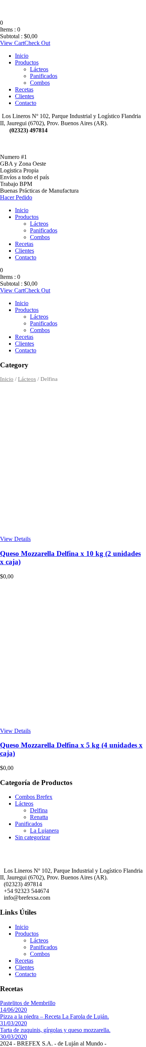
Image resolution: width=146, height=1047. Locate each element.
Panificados (43, 76)
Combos (40, 82)
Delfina (39, 810)
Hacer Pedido (16, 197)
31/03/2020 (13, 1023)
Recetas (24, 89)
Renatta (39, 817)
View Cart (12, 43)
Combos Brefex (33, 797)
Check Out (37, 43)
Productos (27, 62)
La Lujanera (44, 830)
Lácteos (39, 69)
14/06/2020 (13, 1010)
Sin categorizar (32, 837)
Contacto (25, 103)
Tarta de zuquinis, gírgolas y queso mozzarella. (55, 1030)
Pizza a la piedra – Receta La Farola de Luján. (54, 1016)
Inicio (21, 55)
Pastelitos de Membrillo (27, 1003)
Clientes (24, 96)
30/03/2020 (13, 1037)
